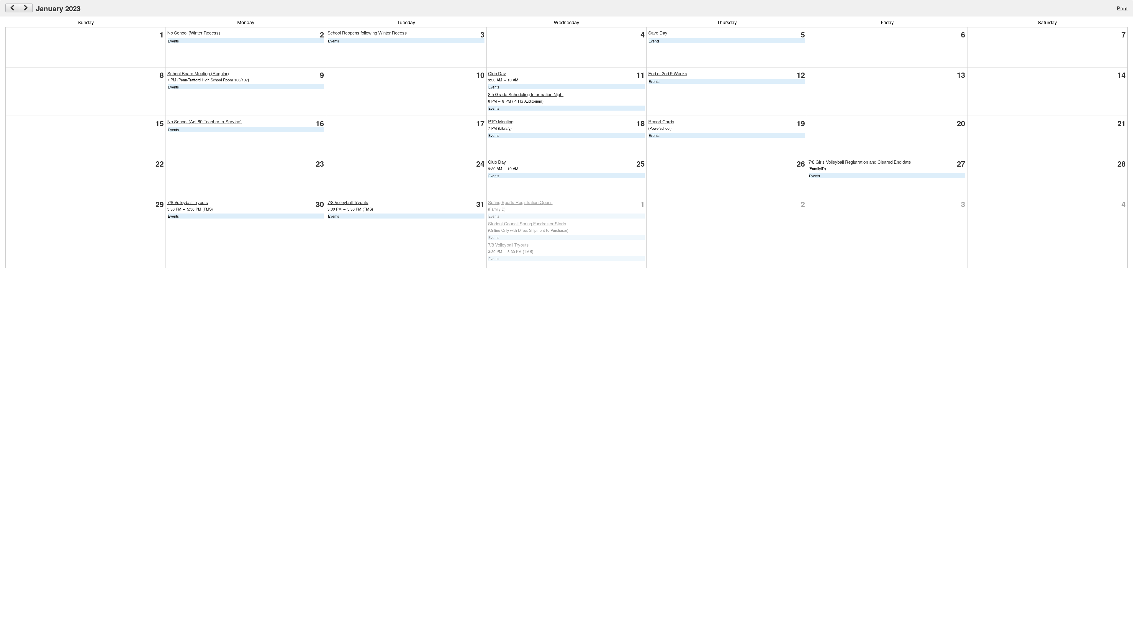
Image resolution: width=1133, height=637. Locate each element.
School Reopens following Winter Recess (367, 32)
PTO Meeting (500, 121)
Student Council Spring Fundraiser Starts (527, 223)
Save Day (657, 32)
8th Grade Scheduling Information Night (526, 94)
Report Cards (661, 121)
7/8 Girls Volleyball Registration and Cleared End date (859, 162)
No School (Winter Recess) (193, 32)
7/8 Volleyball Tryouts (187, 202)
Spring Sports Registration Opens (520, 202)
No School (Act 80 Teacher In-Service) (204, 121)
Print (1122, 8)
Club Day (497, 73)
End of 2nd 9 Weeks (667, 73)
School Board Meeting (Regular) (198, 73)
